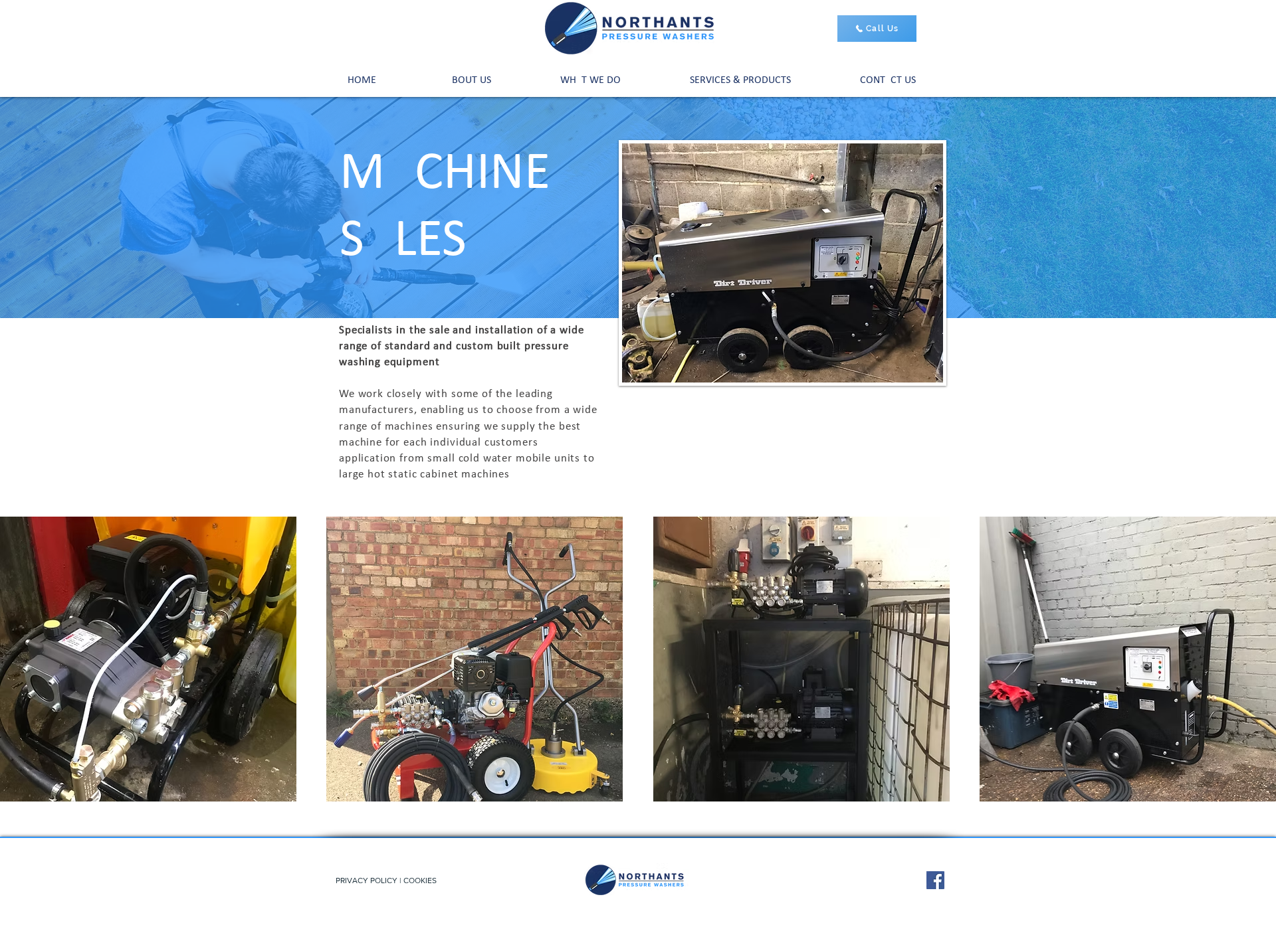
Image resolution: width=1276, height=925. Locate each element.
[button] (740, 80)
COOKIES (420, 880)
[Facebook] (935, 880)
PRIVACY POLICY (366, 880)
